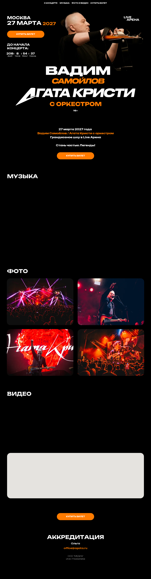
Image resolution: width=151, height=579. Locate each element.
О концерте (50, 3)
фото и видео (80, 3)
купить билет (98, 3)
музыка (64, 3)
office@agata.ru (75, 548)
